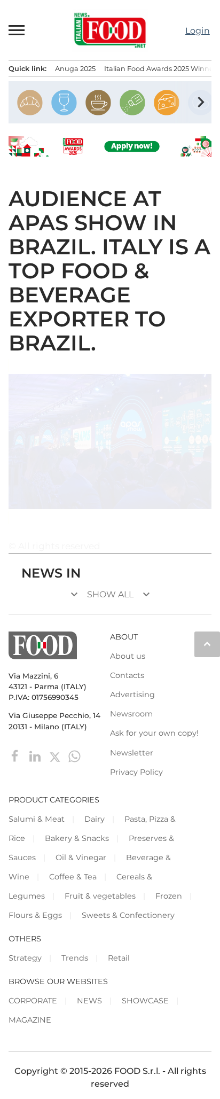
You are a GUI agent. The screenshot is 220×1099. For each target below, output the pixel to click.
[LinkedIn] (36, 755)
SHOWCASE (145, 1001)
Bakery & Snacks (77, 838)
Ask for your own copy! (154, 733)
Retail (119, 958)
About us (127, 656)
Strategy (25, 958)
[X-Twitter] (56, 755)
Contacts (127, 675)
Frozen (168, 896)
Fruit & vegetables (100, 896)
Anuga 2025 (75, 69)
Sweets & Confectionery (128, 915)
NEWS (89, 1001)
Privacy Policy (136, 772)
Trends (74, 958)
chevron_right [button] (200, 102)
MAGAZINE (30, 1020)
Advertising (132, 694)
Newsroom (131, 714)
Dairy (94, 819)
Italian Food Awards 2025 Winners (161, 69)
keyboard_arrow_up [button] (207, 643)
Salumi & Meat (37, 819)
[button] (17, 29)
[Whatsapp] (74, 755)
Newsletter (131, 753)
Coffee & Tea (73, 877)
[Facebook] (16, 755)
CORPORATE (33, 1001)
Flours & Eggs (35, 915)
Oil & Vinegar (81, 857)
